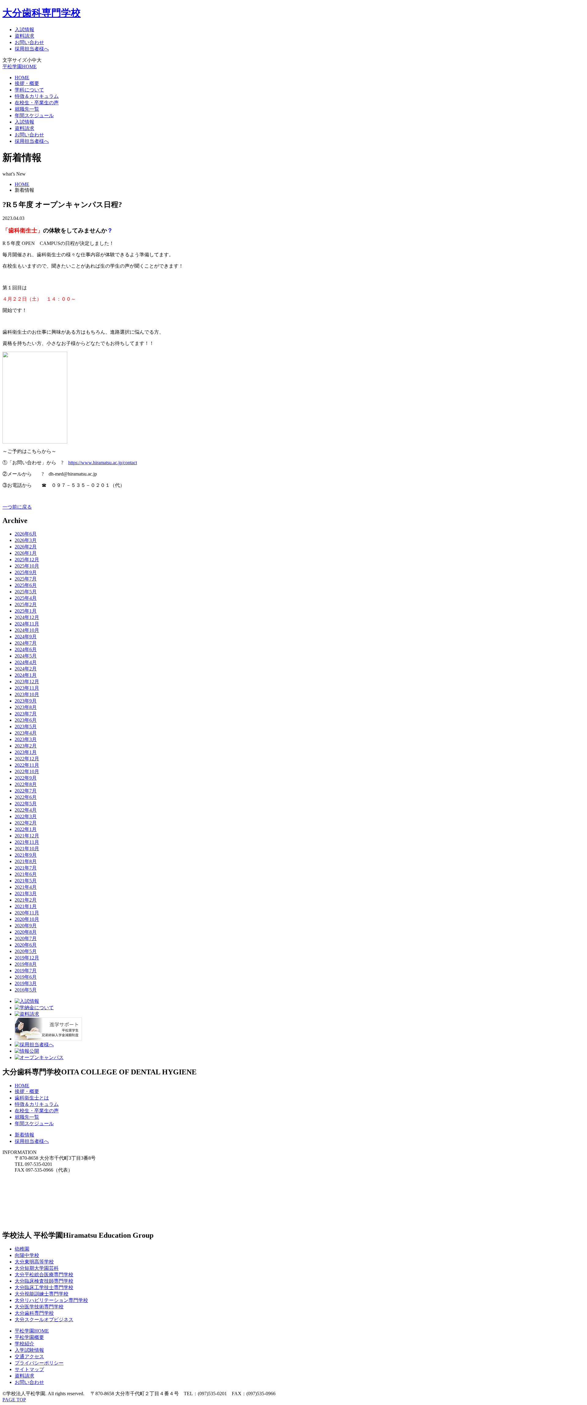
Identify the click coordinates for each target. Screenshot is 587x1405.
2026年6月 (26, 533)
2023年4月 (26, 733)
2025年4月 (26, 598)
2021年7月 (26, 867)
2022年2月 (26, 822)
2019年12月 (27, 957)
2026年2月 (26, 546)
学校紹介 (24, 1343)
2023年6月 (26, 720)
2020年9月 (26, 925)
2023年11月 (27, 688)
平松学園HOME (19, 66)
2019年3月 (26, 983)
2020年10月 (27, 919)
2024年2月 (26, 668)
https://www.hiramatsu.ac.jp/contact (102, 462)
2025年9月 (26, 572)
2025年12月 (27, 559)
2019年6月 (26, 977)
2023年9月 (26, 700)
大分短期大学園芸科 (37, 1268)
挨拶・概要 (27, 83)
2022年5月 (26, 803)
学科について (29, 89)
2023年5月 (26, 726)
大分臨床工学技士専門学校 (44, 1287)
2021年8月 (26, 861)
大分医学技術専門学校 (39, 1306)
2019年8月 (26, 964)
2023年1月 (26, 752)
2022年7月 (26, 790)
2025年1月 (26, 611)
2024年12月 (27, 617)
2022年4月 (26, 810)
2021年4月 (26, 887)
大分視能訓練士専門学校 (41, 1293)
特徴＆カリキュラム (37, 96)
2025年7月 (26, 578)
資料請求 (24, 36)
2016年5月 (26, 989)
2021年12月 (27, 835)
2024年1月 (26, 675)
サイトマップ (29, 1369)
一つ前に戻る (17, 507)
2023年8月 (26, 707)
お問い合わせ (29, 42)
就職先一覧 (27, 109)
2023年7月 (26, 713)
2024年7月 (26, 643)
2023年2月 (26, 745)
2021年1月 (26, 906)
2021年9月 (26, 855)
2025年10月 (27, 566)
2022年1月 (26, 829)
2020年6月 (26, 944)
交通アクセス (29, 1356)
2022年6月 (26, 797)
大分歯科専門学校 (41, 12)
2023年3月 (26, 739)
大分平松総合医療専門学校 (44, 1274)
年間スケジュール (34, 115)
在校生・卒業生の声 (37, 102)
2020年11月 (27, 912)
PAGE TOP (14, 1399)
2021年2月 (26, 900)
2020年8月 (26, 932)
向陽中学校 (27, 1255)
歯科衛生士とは (32, 1097)
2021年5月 (26, 880)
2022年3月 (26, 816)
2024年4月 (26, 662)
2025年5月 (26, 591)
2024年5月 (26, 655)
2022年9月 (26, 777)
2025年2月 (26, 604)
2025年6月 (26, 585)
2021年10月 (27, 848)
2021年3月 (26, 893)
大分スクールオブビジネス (44, 1319)
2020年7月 (26, 938)
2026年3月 (26, 540)
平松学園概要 (29, 1337)
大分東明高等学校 (34, 1261)
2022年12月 (27, 758)
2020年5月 (26, 951)
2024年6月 (26, 649)
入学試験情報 (29, 1350)
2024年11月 (27, 623)
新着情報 (24, 1134)
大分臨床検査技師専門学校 (44, 1281)
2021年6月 (26, 874)
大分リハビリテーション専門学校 (51, 1300)
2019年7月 (26, 970)
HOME (22, 77)
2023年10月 (27, 694)
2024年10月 (27, 630)
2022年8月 (26, 784)
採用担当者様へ (32, 48)
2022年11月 (27, 765)
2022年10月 (27, 771)
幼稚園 (22, 1248)
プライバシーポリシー (39, 1363)
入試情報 (24, 29)
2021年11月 (27, 842)
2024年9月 (26, 636)
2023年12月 (27, 681)
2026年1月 (26, 553)
